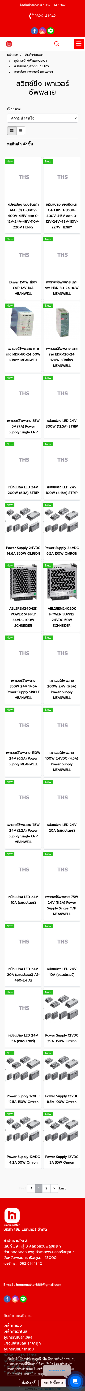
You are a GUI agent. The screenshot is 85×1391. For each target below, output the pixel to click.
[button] (55, 43)
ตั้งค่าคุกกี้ (28, 1383)
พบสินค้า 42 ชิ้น (20, 144)
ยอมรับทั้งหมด (54, 1383)
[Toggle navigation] (79, 44)
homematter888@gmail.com (38, 1284)
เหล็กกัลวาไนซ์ (15, 1331)
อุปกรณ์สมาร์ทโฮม (19, 1349)
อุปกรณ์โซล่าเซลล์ (18, 1337)
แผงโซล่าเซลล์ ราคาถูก (22, 1343)
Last (62, 1188)
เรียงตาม (15, 108)
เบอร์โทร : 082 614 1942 (23, 1263)
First (22, 1188)
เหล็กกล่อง (13, 1325)
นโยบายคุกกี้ (38, 1374)
